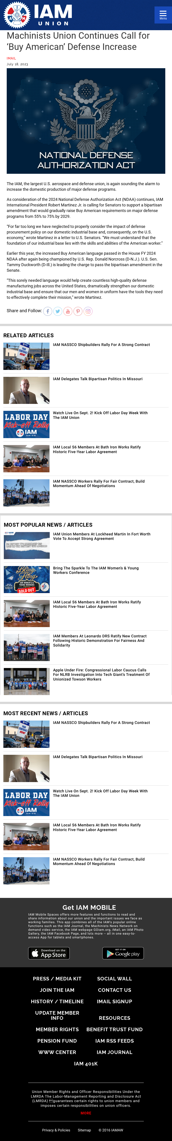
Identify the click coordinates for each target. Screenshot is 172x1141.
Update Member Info (57, 1015)
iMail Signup (114, 1001)
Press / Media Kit (57, 979)
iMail (11, 58)
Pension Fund (57, 1041)
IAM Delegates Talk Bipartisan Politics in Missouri (97, 379)
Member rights (57, 1029)
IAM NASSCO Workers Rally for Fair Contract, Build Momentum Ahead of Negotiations (99, 483)
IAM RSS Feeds (114, 1041)
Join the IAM (57, 990)
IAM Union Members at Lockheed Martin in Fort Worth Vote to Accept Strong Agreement (101, 536)
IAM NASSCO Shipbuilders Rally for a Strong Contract (101, 345)
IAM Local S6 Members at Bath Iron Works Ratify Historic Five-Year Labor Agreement (97, 449)
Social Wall (114, 979)
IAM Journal (115, 1052)
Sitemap (84, 1130)
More (86, 1113)
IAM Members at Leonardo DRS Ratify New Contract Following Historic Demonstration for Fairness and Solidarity (100, 641)
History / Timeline (57, 1001)
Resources (114, 1018)
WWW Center (57, 1052)
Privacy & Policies (56, 1130)
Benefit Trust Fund (114, 1029)
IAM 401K (86, 1064)
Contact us (114, 990)
